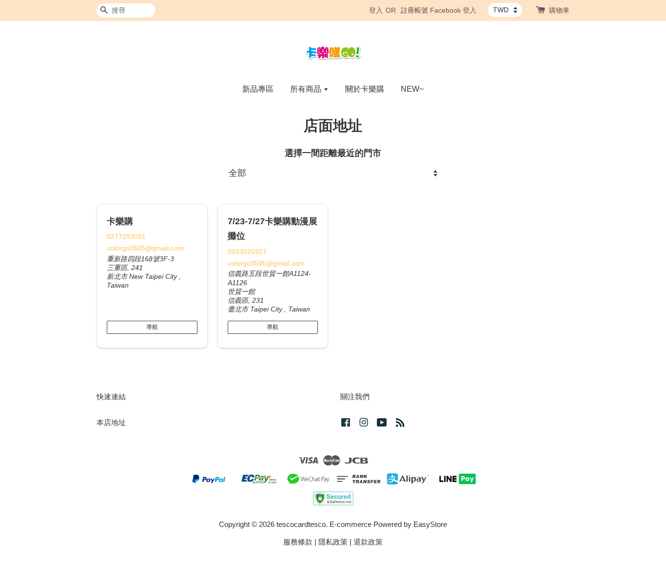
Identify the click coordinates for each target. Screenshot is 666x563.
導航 (152, 327)
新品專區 (258, 89)
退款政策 (368, 542)
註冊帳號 (414, 10)
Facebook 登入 (453, 10)
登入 (376, 10)
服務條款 (298, 542)
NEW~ (412, 89)
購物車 (559, 10)
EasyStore (430, 524)
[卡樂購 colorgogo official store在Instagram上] (363, 424)
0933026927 (247, 251)
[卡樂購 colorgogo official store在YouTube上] (382, 424)
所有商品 (306, 89)
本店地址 (111, 422)
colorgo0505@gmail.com (145, 248)
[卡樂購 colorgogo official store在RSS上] (400, 424)
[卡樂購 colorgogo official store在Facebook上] (345, 424)
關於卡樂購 (364, 89)
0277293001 (126, 236)
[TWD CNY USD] (505, 10)
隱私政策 (333, 542)
